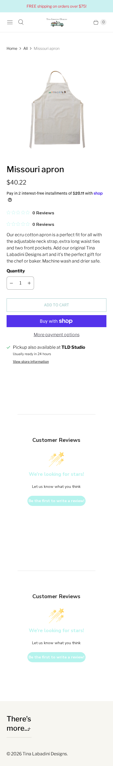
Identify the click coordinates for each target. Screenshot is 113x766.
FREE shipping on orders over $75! (56, 6)
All (25, 48)
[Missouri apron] (56, 107)
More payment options (57, 334)
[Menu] (9, 22)
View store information (31, 362)
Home (12, 48)
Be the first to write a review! (56, 500)
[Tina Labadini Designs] (56, 22)
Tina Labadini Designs (44, 753)
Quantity (16, 270)
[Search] (20, 22)
